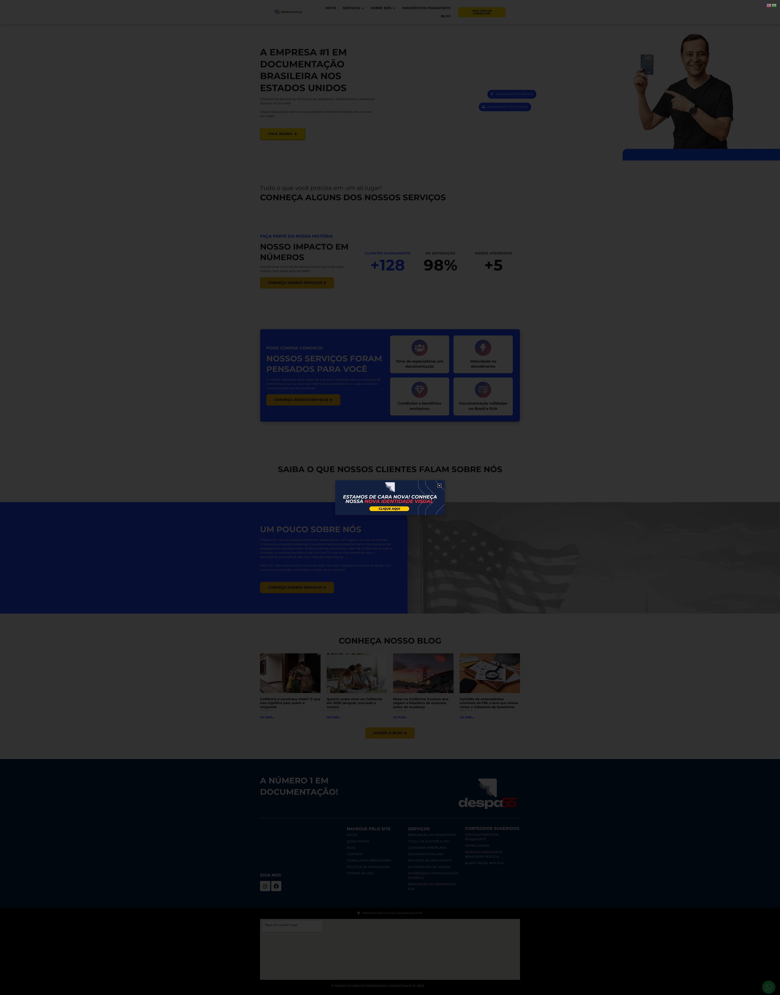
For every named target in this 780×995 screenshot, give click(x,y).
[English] (769, 5)
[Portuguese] (774, 5)
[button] (439, 485)
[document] (390, 497)
